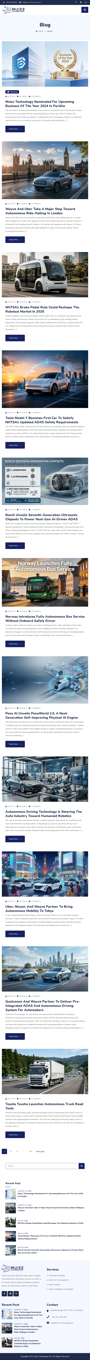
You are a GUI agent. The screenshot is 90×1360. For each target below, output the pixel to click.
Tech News (23, 96)
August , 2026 (24, 1205)
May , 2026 (23, 1233)
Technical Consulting (57, 1275)
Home (40, 31)
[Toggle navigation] (84, 10)
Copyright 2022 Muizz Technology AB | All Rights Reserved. (45, 1356)
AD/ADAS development (59, 1280)
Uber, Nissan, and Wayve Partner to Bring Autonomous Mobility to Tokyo (39, 908)
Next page (40, 1151)
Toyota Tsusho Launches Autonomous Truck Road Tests (44, 1106)
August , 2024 (24, 1191)
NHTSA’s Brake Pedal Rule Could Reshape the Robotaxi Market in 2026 (42, 309)
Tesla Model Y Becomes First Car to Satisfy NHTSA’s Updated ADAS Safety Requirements (41, 420)
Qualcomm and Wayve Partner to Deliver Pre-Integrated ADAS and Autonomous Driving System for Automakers (42, 1005)
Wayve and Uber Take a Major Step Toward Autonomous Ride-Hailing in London (40, 211)
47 (30, 1151)
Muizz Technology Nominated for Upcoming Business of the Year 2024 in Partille (39, 103)
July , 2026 (23, 1221)
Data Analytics (54, 1284)
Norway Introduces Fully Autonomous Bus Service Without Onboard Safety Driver (45, 618)
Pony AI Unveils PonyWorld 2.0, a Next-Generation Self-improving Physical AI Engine (41, 715)
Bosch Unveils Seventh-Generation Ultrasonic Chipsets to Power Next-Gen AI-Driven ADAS (41, 517)
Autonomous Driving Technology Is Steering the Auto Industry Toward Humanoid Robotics (43, 813)
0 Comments (35, 96)
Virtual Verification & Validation (61, 1289)
